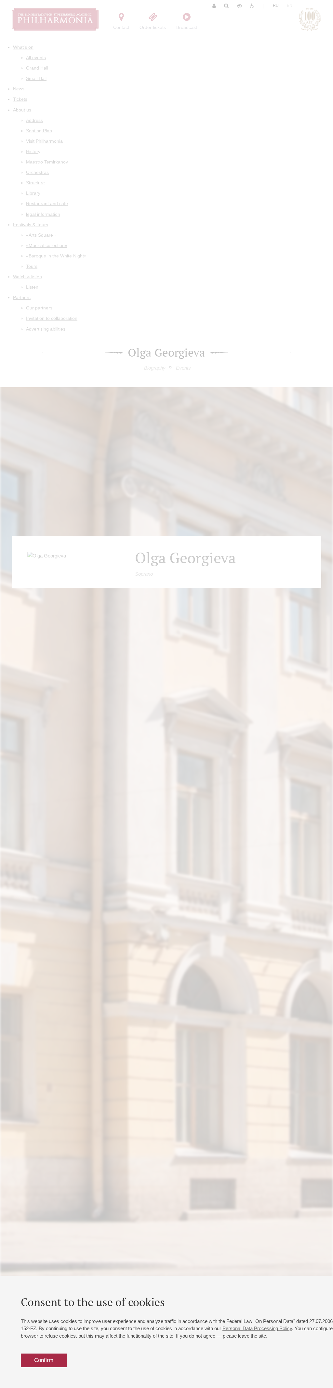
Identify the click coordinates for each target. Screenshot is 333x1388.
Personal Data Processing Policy (257, 1328)
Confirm (43, 1360)
